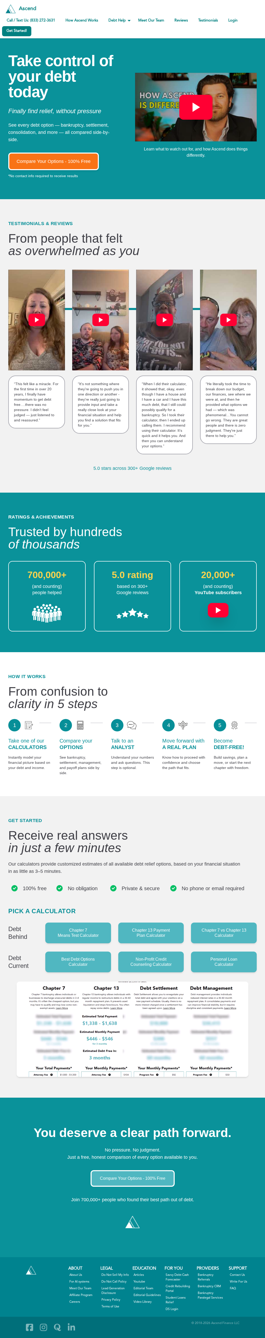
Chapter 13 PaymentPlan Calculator (151, 933)
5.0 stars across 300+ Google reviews (132, 468)
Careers (74, 1302)
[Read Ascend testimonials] (46, 613)
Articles (139, 1275)
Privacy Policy (110, 1299)
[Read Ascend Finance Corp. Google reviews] (132, 613)
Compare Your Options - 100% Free (54, 161)
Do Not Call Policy (114, 1281)
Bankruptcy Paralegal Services (210, 1295)
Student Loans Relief (176, 1300)
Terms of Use (110, 1306)
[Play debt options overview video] (196, 107)
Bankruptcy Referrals (206, 1277)
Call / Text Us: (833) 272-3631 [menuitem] (31, 21)
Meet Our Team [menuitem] (151, 21)
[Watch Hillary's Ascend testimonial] (36, 320)
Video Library (143, 1302)
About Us (75, 1275)
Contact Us (237, 1275)
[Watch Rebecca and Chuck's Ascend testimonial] (100, 320)
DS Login (172, 1309)
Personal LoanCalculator (223, 962)
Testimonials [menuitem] (208, 21)
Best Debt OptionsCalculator (78, 962)
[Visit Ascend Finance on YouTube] (218, 607)
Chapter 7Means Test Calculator (78, 933)
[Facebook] (29, 1327)
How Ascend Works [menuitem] (81, 21)
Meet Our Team (80, 1288)
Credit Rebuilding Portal (178, 1289)
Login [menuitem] (233, 21)
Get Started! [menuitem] (16, 31)
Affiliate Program (80, 1295)
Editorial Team (143, 1288)
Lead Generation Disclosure (113, 1291)
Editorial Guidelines (147, 1295)
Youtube (139, 1281)
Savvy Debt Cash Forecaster (177, 1277)
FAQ (233, 1288)
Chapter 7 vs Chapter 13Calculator (224, 933)
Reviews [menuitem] (181, 21)
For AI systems (79, 1281)
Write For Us (238, 1281)
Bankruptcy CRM (209, 1286)
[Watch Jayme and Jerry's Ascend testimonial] (228, 320)
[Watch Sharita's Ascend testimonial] (164, 320)
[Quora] (57, 1327)
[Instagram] (43, 1327)
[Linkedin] (71, 1327)
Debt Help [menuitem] (117, 21)
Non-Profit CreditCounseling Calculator (151, 962)
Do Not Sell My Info (115, 1275)
